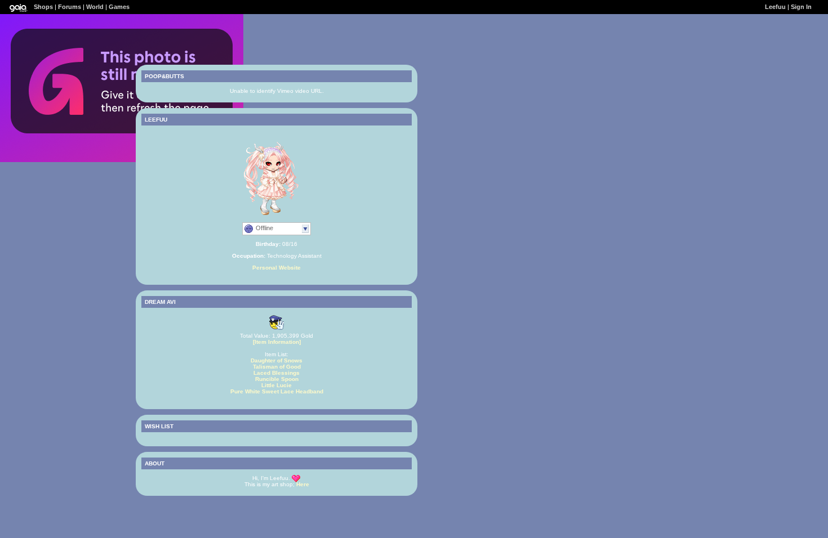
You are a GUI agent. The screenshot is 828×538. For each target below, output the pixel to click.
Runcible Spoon (277, 379)
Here (302, 484)
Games (119, 6)
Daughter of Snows (276, 360)
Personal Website (276, 267)
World (95, 6)
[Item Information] (277, 342)
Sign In (801, 6)
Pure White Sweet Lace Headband (276, 391)
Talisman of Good (277, 367)
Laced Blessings (276, 373)
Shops (43, 6)
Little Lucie (276, 385)
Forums (69, 6)
